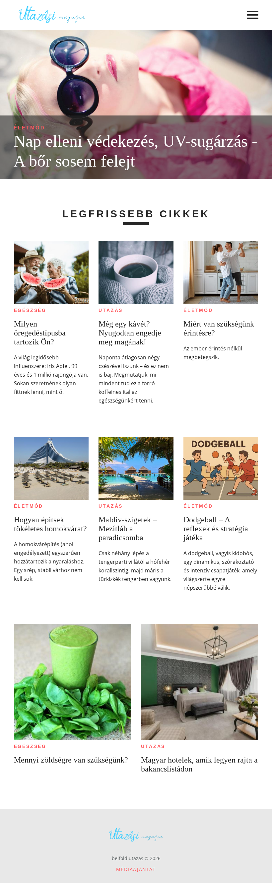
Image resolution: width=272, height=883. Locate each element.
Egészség (30, 310)
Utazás (111, 310)
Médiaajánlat (136, 869)
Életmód (29, 127)
